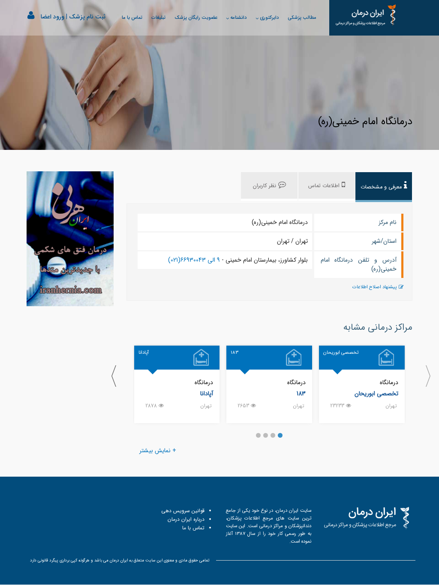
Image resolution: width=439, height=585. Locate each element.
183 (301, 393)
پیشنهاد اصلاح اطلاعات (374, 287)
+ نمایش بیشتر (157, 450)
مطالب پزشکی (302, 17)
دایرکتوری (269, 17)
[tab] (383, 187)
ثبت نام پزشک (87, 16)
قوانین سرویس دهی (182, 511)
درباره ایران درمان (186, 519)
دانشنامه (238, 17)
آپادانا (206, 393)
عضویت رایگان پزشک (195, 17)
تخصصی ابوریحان (376, 393)
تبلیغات (158, 17)
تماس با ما (132, 17)
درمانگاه (389, 382)
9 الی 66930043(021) (194, 260)
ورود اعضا (52, 16)
